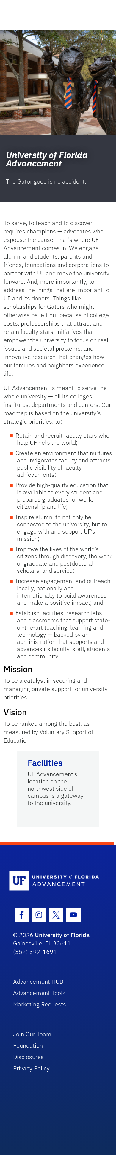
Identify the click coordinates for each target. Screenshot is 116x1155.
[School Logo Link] (54, 881)
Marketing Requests (39, 1004)
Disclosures (28, 1057)
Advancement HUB (38, 981)
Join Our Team (32, 1034)
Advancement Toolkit (41, 993)
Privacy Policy (31, 1068)
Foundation (28, 1045)
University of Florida (62, 935)
